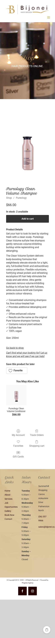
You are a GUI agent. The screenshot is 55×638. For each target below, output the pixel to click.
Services (8, 499)
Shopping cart (36, 445)
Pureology (21, 197)
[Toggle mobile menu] (48, 17)
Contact (8, 519)
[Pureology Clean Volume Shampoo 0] (27, 150)
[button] (16, 370)
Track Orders (37, 435)
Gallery (8, 511)
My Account (18, 435)
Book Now (9, 515)
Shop (9, 197)
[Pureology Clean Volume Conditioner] (16, 395)
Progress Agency (27, 583)
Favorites (18, 445)
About (7, 495)
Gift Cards (18, 456)
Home (7, 491)
